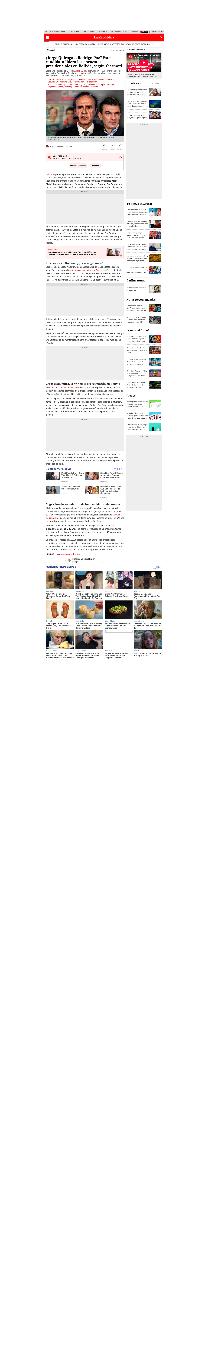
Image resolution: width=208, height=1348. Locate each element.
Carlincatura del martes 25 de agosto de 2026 (136, 289)
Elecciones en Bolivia (64, 554)
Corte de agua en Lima (138, 31)
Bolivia (49, 174)
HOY (46, 31)
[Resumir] (112, 145)
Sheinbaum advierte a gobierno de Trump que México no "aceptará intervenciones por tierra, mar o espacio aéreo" (72, 253)
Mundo (51, 50)
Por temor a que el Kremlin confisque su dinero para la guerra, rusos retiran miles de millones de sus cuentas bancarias (137, 249)
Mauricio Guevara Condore (61, 146)
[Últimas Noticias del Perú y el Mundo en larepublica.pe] (104, 37)
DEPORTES (116, 44)
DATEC (143, 44)
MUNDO (100, 44)
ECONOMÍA (83, 44)
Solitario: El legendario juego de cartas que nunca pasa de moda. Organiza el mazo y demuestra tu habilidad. (137, 416)
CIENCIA (107, 44)
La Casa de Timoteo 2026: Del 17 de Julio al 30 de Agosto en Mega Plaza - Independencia (136, 363)
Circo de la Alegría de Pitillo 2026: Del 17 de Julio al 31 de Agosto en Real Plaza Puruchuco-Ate (137, 374)
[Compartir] (120, 145)
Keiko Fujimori (74, 31)
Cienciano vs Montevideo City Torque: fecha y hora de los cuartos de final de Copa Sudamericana (137, 309)
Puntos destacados (78, 166)
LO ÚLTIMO (58, 44)
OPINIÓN (74, 44)
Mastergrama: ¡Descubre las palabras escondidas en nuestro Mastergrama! (137, 404)
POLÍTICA (66, 44)
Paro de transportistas (58, 31)
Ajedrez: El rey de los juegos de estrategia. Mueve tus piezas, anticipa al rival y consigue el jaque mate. (137, 428)
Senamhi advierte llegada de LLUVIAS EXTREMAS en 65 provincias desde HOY (137, 319)
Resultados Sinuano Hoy (119, 31)
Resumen (95, 166)
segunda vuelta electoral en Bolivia (85, 270)
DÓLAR (137, 44)
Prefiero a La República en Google (83, 560)
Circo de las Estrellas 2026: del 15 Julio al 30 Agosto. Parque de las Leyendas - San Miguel (137, 339)
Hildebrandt (103, 31)
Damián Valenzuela (89, 31)
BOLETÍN (150, 44)
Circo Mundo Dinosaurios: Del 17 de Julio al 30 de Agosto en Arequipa (136, 385)
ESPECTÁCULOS (127, 44)
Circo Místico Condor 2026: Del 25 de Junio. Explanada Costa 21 (137, 350)
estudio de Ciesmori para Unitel (63, 387)
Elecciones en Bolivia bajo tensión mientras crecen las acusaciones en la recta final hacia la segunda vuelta (137, 213)
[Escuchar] (104, 145)
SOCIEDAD (92, 44)
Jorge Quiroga (81, 71)
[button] (47, 37)
